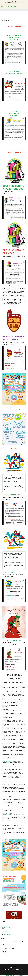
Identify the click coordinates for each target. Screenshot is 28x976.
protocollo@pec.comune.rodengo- (9, 761)
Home (4, 947)
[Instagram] (17, 1)
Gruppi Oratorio (6, 953)
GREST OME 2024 (8, 572)
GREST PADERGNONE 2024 (11, 495)
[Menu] (26, 6)
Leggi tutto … (5, 921)
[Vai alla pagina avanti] (25, 941)
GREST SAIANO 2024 (14, 640)
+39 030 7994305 (8, 2)
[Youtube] (15, 1)
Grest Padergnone (14, 35)
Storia (4, 951)
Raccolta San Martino (7, 928)
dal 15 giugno (14, 37)
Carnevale (5, 931)
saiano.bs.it (11, 761)
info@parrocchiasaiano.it (19, 2)
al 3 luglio (14, 39)
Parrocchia (5, 949)
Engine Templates (19, 975)
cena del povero (6, 927)
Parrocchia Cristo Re (8, 6)
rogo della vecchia (6, 926)
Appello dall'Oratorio (7, 934)
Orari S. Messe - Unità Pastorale (9, 948)
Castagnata (5, 930)
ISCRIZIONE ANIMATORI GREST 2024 (14, 907)
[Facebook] (10, 1)
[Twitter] (12, 1)
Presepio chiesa (6, 932)
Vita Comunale (6, 955)
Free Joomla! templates (9, 975)
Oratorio (4, 952)
